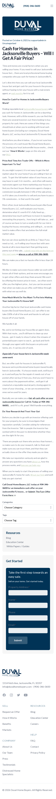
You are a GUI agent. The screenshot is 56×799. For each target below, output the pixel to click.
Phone (11, 612)
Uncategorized (9, 43)
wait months (17, 93)
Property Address (19, 587)
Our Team (7, 752)
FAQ (8, 154)
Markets (6, 729)
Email (12, 624)
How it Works (9, 717)
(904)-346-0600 (31, 5)
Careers (34, 723)
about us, (36, 461)
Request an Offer (11, 711)
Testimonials (8, 764)
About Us (7, 746)
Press (5, 758)
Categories (7, 502)
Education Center (15, 542)
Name (12, 599)
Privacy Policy (37, 752)
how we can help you (30, 465)
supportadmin (37, 40)
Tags (4, 515)
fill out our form (37, 475)
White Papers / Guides (18, 546)
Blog (8, 537)
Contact (34, 746)
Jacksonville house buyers (36, 109)
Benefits (6, 723)
